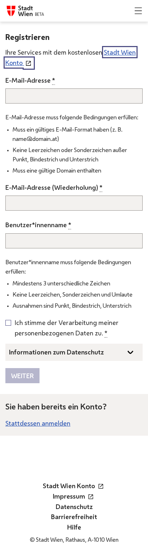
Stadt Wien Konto (74, 485)
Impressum (74, 496)
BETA (39, 14)
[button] (138, 11)
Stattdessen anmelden (37, 423)
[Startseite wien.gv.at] (19, 11)
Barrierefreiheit (74, 516)
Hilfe (74, 527)
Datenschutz (74, 506)
